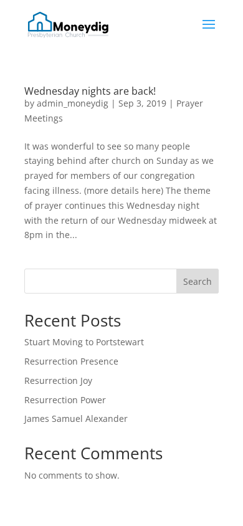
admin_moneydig (72, 103)
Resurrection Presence (71, 361)
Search (197, 281)
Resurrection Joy (58, 380)
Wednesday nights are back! (90, 91)
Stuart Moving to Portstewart (84, 342)
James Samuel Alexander (76, 418)
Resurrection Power (65, 400)
